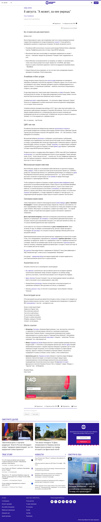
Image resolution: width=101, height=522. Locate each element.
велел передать (61, 203)
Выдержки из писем (36, 342)
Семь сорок (28, 8)
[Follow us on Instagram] (63, 501)
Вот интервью (44, 218)
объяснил (55, 144)
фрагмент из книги (62, 362)
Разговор (36, 329)
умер (61, 92)
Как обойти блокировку (8, 507)
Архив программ (6, 516)
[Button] (57, 24)
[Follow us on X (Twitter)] (55, 501)
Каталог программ (7, 504)
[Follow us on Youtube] (59, 501)
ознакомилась (31, 303)
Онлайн (28, 510)
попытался (66, 242)
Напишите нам (6, 513)
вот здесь (67, 344)
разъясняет (38, 283)
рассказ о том (35, 289)
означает (26, 192)
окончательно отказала (62, 128)
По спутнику (29, 507)
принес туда (57, 146)
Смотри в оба (74, 454)
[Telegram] (91, 3)
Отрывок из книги (44, 356)
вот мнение (52, 176)
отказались (55, 188)
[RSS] (70, 501)
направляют (54, 238)
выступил (33, 100)
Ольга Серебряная (29, 16)
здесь (75, 172)
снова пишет (50, 337)
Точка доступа (30, 501)
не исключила (28, 154)
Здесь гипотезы (30, 278)
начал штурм (51, 80)
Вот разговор (36, 230)
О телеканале (5, 501)
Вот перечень (30, 270)
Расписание (29, 516)
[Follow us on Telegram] (66, 501)
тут (60, 174)
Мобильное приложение (8, 510)
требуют (30, 170)
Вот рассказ (27, 250)
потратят (57, 42)
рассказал (41, 138)
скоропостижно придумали (61, 182)
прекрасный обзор (37, 256)
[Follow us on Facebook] (51, 501)
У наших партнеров (31, 504)
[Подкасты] (74, 501)
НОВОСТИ (39, 454)
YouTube (28, 513)
